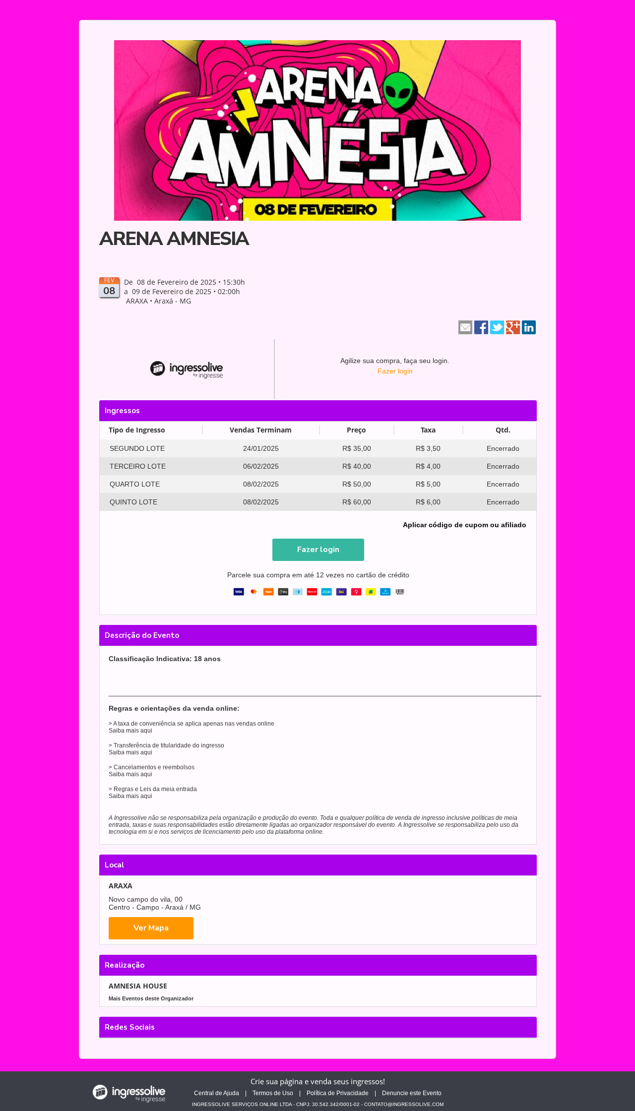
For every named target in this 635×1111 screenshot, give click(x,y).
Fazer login (395, 371)
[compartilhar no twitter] (497, 326)
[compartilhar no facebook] (481, 326)
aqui (146, 730)
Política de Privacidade (338, 1093)
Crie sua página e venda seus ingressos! (318, 1081)
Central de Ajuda (216, 1093)
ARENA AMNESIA (174, 238)
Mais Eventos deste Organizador (151, 998)
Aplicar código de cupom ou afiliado (464, 525)
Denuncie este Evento (412, 1093)
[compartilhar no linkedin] (529, 326)
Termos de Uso (273, 1093)
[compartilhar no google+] (513, 326)
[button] (318, 550)
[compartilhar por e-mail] (465, 326)
